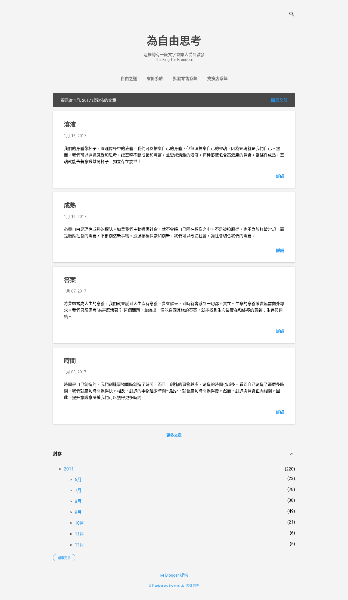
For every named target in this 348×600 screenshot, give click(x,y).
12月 (79, 544)
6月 (78, 479)
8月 (78, 501)
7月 (78, 490)
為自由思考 (174, 41)
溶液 (70, 124)
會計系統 (155, 78)
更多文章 (174, 435)
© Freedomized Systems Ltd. (167, 585)
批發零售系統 (185, 78)
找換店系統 (217, 78)
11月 (79, 534)
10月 (79, 523)
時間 (70, 360)
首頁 (196, 585)
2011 (69, 469)
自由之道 (129, 78)
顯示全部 (279, 100)
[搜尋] (291, 15)
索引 (189, 585)
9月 (78, 512)
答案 (70, 279)
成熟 (70, 205)
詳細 (280, 176)
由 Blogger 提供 (174, 575)
